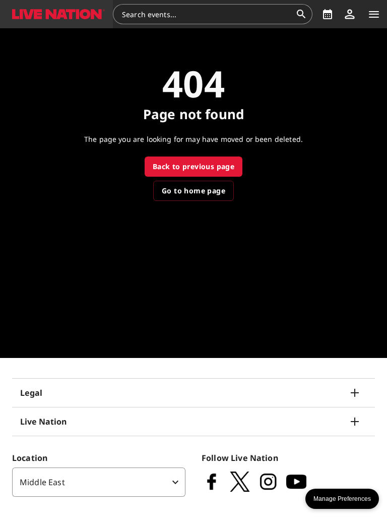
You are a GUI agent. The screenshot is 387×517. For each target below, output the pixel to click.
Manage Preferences (342, 498)
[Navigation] (374, 14)
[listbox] (99, 482)
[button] (56, 14)
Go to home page (193, 190)
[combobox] (206, 14)
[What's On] (327, 14)
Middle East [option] (42, 482)
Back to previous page (193, 166)
